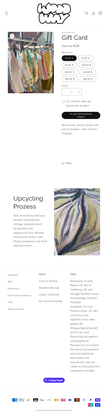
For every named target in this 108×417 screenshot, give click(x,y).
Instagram (13, 275)
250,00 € (70, 79)
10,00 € (69, 58)
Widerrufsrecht (16, 309)
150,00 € (70, 72)
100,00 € (87, 65)
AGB (10, 302)
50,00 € (69, 65)
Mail (10, 281)
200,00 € (88, 72)
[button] (6, 13)
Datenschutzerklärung (19, 295)
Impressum (14, 288)
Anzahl (65, 86)
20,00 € (85, 58)
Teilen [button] (68, 163)
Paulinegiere (48, 410)
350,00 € (88, 79)
